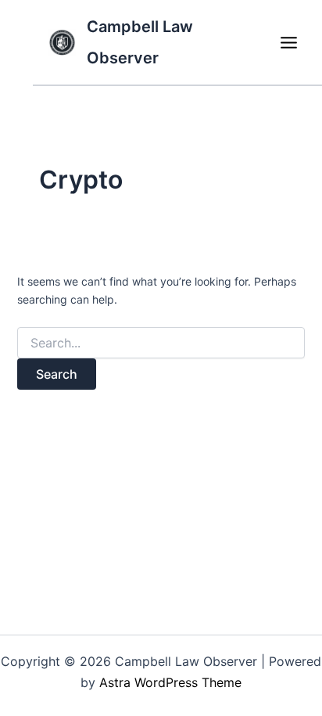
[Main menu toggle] (288, 42)
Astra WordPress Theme (170, 682)
